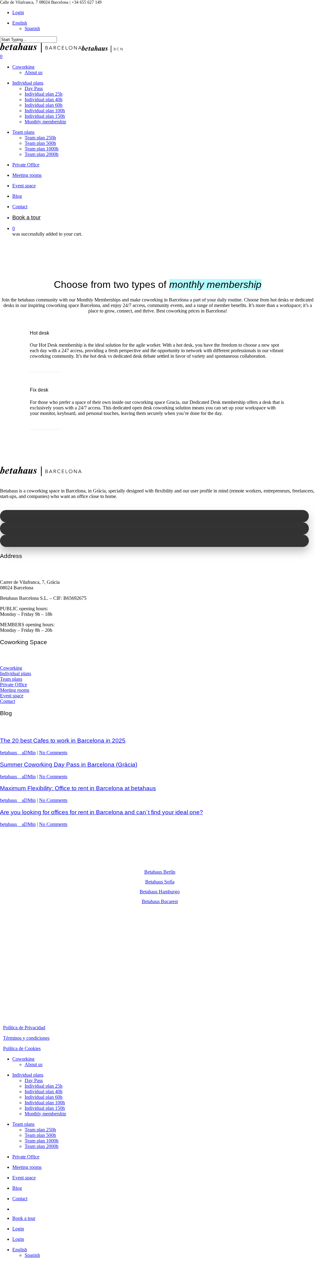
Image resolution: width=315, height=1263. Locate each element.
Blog (17, 1188)
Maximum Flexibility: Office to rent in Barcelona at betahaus (78, 788)
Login (18, 1228)
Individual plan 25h (43, 1086)
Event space (11, 695)
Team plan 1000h (41, 1140)
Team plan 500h (40, 1135)
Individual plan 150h (45, 1108)
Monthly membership (45, 1113)
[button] (46, 367)
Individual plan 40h (43, 1091)
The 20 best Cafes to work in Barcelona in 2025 (63, 740)
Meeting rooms (14, 690)
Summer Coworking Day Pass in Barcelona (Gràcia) (68, 764)
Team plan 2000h (41, 1146)
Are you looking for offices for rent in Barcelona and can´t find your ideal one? (101, 812)
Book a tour (23, 1218)
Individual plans (15, 673)
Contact (7, 701)
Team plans (11, 679)
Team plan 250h (40, 1129)
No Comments (53, 752)
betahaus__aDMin (18, 752)
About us (33, 1064)
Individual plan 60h (43, 1097)
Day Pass (34, 1080)
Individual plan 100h (45, 1102)
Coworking (11, 668)
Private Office (13, 684)
